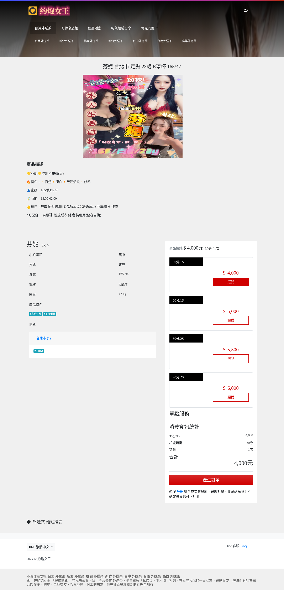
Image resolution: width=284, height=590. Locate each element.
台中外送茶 (140, 41)
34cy (244, 546)
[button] (248, 11)
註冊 (180, 491)
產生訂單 (211, 480)
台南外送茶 (164, 41)
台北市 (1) (43, 338)
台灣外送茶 (43, 28)
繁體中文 (43, 547)
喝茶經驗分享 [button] (121, 28)
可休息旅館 (69, 28)
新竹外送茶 (115, 41)
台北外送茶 (42, 41)
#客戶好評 (35, 314)
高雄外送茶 (189, 41)
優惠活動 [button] (94, 28)
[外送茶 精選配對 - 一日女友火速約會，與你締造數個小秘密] (48, 10)
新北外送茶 (66, 41)
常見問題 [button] (148, 28)
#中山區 (39, 351)
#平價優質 (49, 314)
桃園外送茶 (91, 41)
